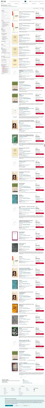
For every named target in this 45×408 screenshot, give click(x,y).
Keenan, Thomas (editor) (24, 109)
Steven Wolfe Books (23, 140)
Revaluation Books (23, 237)
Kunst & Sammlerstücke (25, 3)
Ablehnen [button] (17, 405)
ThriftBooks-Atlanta (23, 52)
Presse (19, 390)
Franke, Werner (21, 222)
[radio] (1, 30)
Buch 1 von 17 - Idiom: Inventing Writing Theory (25, 98)
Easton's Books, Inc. (23, 75)
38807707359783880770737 (26, 224)
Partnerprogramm (13, 390)
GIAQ (23, 131)
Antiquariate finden (34, 3)
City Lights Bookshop (23, 113)
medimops (22, 100)
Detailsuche (2, 3)
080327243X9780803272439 (26, 14)
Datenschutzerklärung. (14, 403)
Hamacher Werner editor (22, 161)
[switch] (2, 57)
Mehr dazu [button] (2, 73)
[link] (43, 8)
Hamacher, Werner (21, 82)
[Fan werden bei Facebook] (34, 389)
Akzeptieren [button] (9, 405)
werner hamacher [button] (5, 6)
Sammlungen (9, 3)
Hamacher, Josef (30, 222)
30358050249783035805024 (26, 235)
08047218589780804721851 (26, 308)
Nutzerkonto (35, 1)
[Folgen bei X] (34, 391)
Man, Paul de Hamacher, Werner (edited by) (25, 341)
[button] (2, 8)
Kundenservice (27, 390)
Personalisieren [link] (25, 405)
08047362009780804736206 (26, 198)
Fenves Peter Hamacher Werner (23, 281)
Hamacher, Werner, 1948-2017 (23, 136)
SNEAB (24, 346)
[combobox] (17, 1)
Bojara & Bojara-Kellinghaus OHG (25, 226)
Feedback (44, 145)
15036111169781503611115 (26, 125)
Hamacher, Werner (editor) (26, 108)
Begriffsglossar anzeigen (26, 381)
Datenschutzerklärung (21, 392)
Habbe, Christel (25, 222)
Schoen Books (23, 164)
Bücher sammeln (16, 3)
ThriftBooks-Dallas (23, 16)
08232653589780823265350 (26, 354)
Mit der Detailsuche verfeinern (13, 6)
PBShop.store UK (23, 189)
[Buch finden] (25, 1)
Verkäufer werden (42, 3)
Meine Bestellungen (6, 392)
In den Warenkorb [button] (39, 17)
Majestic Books (23, 285)
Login (32, 1)
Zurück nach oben (22, 386)
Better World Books (23, 40)
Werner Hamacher (21, 172)
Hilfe (42, 1)
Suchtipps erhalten (25, 380)
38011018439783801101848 (26, 331)
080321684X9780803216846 (26, 38)
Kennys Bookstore (23, 357)
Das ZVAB (20, 389)
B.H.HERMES (22, 333)
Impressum (20, 391)
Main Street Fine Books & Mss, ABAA (25, 153)
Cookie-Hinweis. (23, 402)
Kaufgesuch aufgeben (5, 382)
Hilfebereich (27, 389)
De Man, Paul (20, 35)
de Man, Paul (20, 59)
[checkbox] (1, 11)
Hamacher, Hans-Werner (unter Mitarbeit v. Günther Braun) (27, 208)
